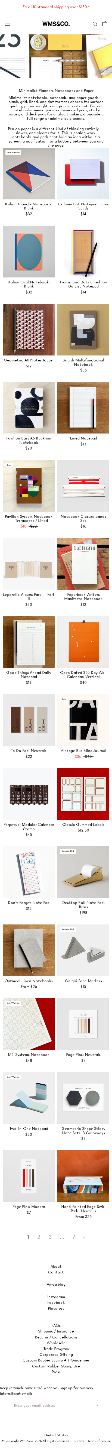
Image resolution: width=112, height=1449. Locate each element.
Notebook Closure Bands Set (83, 518)
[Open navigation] (7, 24)
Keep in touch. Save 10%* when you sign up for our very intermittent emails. (46, 1391)
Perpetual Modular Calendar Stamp (29, 826)
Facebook (56, 1303)
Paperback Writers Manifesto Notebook (83, 596)
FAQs (56, 1326)
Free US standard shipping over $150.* (56, 7)
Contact (56, 1272)
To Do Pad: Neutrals (28, 750)
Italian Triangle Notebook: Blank (28, 206)
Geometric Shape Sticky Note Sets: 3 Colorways (83, 1130)
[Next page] (84, 1237)
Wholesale (56, 1343)
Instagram (56, 1297)
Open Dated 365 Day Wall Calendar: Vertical (83, 674)
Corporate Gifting (56, 1355)
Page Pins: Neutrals (83, 1054)
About (56, 1266)
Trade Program (56, 1349)
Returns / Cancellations (56, 1337)
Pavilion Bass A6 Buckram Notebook (28, 440)
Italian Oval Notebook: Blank (29, 284)
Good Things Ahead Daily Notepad (28, 674)
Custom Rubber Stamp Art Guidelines (56, 1360)
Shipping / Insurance (56, 1331)
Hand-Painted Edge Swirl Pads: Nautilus (83, 1208)
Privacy (79, 1441)
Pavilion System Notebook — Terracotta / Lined (28, 518)
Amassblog (56, 1284)
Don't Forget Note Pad (28, 902)
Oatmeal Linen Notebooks (29, 981)
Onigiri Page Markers (83, 981)
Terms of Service (99, 1441)
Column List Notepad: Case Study (83, 206)
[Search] (95, 23)
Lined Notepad (83, 438)
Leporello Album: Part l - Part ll (29, 596)
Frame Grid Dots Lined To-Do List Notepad (83, 284)
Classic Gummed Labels (83, 824)
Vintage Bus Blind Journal (83, 750)
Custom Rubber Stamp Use (56, 1366)
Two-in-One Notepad (29, 1128)
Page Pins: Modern (29, 1206)
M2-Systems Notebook (28, 1054)
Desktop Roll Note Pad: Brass (83, 904)
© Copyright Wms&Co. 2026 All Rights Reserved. (36, 1441)
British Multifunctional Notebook (83, 362)
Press (56, 1372)
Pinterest (56, 1308)
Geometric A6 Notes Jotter (29, 360)
